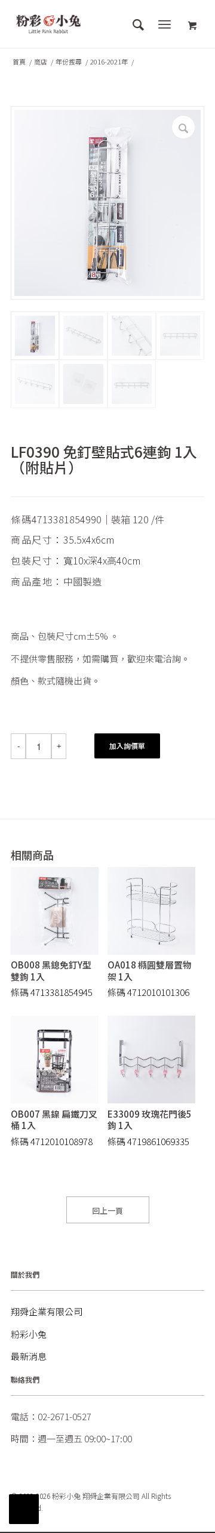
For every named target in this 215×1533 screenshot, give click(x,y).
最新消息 (29, 1356)
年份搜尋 (69, 61)
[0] (192, 26)
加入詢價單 (127, 746)
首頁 (19, 61)
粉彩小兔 (29, 1334)
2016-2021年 (109, 61)
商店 (40, 61)
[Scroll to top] (24, 1509)
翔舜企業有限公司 (46, 1311)
